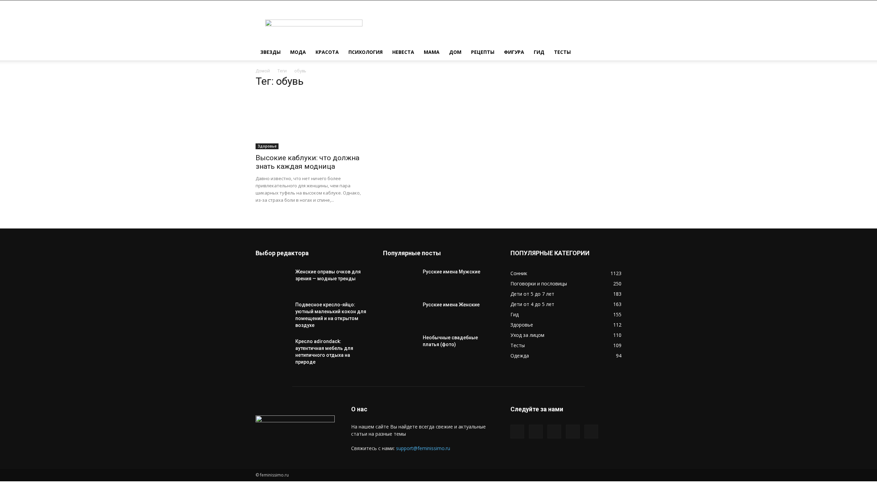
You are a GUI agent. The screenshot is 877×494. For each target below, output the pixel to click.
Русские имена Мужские (451, 271)
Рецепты (482, 52)
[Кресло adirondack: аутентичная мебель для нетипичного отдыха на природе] (273, 350)
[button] (613, 52)
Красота (327, 52)
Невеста (403, 52)
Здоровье (267, 146)
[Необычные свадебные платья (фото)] (400, 346)
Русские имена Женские (451, 304)
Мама (432, 52)
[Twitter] (536, 431)
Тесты (562, 52)
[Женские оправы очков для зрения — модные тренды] (273, 280)
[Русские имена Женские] (400, 313)
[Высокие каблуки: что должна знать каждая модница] (311, 121)
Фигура (514, 52)
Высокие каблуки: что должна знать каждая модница (307, 162)
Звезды (270, 52)
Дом (455, 52)
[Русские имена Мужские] (400, 280)
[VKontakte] (573, 431)
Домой (263, 71)
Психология (365, 52)
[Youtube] (591, 431)
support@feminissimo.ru (423, 448)
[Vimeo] (554, 431)
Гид (539, 52)
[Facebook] (517, 431)
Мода (298, 52)
